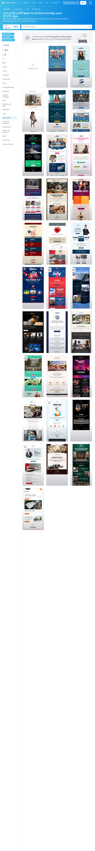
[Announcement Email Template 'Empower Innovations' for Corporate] (81, 67)
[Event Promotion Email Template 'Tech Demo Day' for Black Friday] (33, 155)
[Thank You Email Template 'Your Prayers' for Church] (57, 465)
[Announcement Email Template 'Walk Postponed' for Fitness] (57, 67)
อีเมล (15, 27)
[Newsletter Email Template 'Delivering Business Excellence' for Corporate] (81, 244)
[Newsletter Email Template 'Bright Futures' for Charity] (57, 155)
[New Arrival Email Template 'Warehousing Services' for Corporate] (33, 199)
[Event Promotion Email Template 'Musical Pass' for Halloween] (81, 376)
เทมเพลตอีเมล (7, 9)
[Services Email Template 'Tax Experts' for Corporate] (33, 465)
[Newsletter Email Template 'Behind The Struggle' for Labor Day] (81, 111)
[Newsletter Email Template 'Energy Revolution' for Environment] (81, 288)
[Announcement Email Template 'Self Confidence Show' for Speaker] (81, 421)
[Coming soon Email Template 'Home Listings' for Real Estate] (33, 509)
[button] (16, 45)
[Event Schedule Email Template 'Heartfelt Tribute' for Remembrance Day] (57, 244)
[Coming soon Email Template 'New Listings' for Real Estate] (81, 332)
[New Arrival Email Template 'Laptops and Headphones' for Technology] (33, 332)
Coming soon (18, 9)
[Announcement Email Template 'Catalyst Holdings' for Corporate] (57, 111)
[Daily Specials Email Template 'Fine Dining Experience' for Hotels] (57, 376)
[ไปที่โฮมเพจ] (7, 3)
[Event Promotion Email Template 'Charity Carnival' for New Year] (33, 376)
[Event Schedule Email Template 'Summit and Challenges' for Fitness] (81, 199)
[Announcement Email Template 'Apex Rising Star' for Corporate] (57, 332)
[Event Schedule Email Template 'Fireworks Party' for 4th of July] (57, 288)
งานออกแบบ (7, 27)
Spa (27, 9)
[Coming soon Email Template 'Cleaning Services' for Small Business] (57, 421)
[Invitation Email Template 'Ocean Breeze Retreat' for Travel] (33, 421)
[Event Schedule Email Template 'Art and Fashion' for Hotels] (81, 465)
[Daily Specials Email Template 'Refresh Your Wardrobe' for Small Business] (33, 111)
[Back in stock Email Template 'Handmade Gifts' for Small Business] (57, 199)
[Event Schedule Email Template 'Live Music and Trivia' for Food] (33, 244)
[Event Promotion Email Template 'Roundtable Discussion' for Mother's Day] (81, 155)
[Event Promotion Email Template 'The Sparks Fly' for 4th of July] (33, 288)
